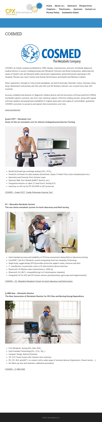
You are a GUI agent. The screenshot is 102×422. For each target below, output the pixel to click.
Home (49, 5)
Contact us (90, 9)
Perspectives (85, 5)
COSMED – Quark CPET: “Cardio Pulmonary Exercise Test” (29, 192)
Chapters (50, 9)
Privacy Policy (52, 12)
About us (59, 5)
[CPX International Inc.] (24, 12)
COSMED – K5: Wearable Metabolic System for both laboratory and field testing (39, 281)
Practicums (64, 9)
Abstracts (72, 5)
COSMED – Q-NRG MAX (15, 369)
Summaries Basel (70, 12)
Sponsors (78, 9)
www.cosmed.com (12, 110)
